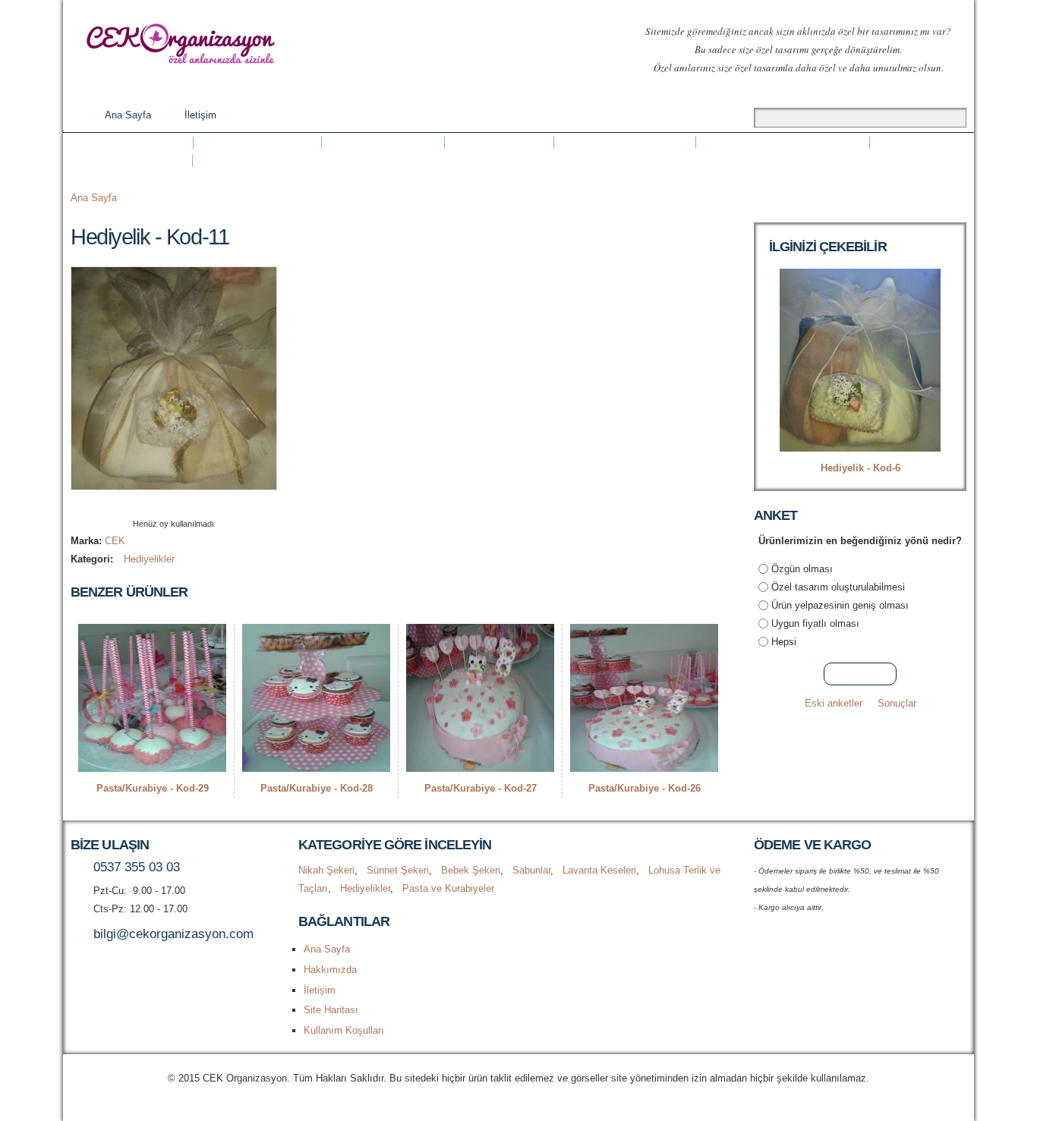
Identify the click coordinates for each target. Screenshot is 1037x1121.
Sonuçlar (897, 703)
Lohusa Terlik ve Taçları (782, 143)
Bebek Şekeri (383, 143)
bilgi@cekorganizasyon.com (173, 934)
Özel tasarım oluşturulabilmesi (838, 587)
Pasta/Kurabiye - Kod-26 (644, 788)
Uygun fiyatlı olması (815, 623)
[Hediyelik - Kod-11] (174, 481)
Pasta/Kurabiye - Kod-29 (152, 788)
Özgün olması (802, 569)
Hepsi (783, 641)
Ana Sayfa (128, 115)
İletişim (200, 115)
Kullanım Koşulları (344, 1030)
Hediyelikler (131, 161)
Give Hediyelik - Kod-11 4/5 (186, 504)
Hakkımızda (330, 969)
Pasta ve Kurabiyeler (272, 161)
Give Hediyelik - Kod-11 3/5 (173, 504)
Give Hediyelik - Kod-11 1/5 (147, 504)
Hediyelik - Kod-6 (860, 468)
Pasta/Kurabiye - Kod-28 (316, 788)
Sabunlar (499, 143)
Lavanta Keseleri (624, 143)
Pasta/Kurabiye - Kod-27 (480, 788)
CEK (115, 540)
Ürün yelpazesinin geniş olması (840, 605)
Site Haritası (331, 1010)
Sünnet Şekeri (257, 143)
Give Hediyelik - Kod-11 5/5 (199, 504)
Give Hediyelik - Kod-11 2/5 (160, 504)
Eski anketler (833, 703)
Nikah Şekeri (132, 143)
